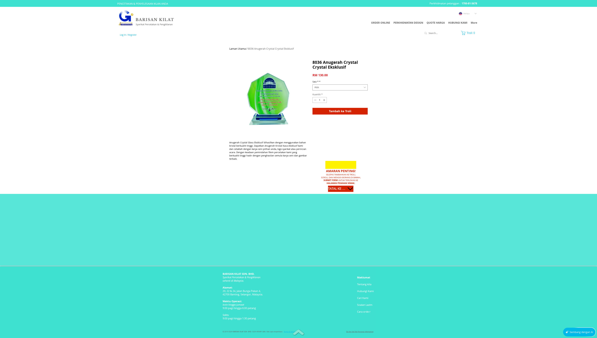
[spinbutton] (319, 100)
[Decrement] (315, 100)
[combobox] (340, 87)
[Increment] (324, 100)
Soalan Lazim (364, 305)
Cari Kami (362, 298)
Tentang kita (364, 284)
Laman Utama (237, 48)
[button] (469, 33)
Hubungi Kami (365, 291)
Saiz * (316, 81)
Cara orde (363, 311)
